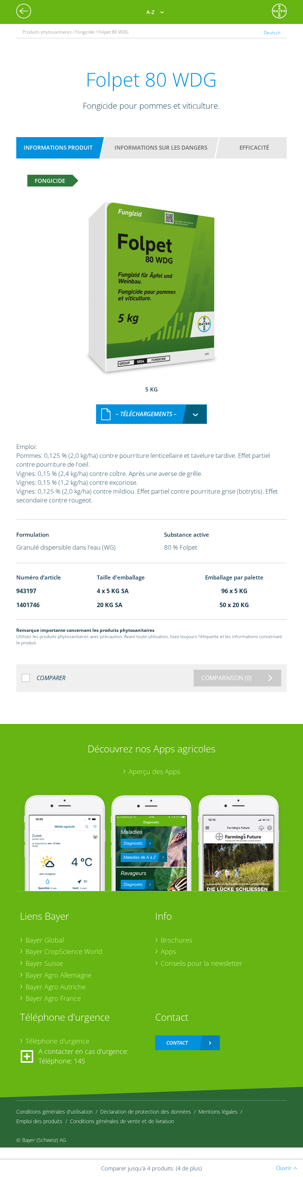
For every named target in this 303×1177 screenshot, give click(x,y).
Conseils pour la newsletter (201, 963)
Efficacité (254, 147)
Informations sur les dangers (161, 147)
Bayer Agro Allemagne (58, 975)
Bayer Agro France (53, 998)
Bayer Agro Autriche (55, 986)
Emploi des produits (39, 1121)
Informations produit (58, 147)
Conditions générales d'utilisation (54, 1111)
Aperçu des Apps (154, 771)
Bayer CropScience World (63, 951)
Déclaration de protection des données (145, 1111)
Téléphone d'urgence (57, 1041)
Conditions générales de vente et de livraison (122, 1121)
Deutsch (272, 32)
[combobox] (151, 414)
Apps (168, 951)
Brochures (176, 940)
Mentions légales (218, 1111)
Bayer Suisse (44, 963)
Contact (177, 1042)
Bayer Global (44, 940)
